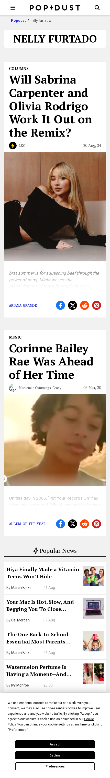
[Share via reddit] (84, 305)
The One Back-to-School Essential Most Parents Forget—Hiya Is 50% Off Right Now (43, 638)
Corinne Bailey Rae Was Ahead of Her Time (51, 361)
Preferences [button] (17, 730)
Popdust (18, 20)
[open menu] (12, 7)
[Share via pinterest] (96, 305)
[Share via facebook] (60, 305)
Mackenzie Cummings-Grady (40, 387)
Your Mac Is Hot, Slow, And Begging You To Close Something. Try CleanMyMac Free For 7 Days (43, 606)
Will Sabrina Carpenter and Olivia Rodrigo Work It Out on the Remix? (50, 105)
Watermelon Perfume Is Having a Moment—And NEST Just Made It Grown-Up (42, 671)
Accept (55, 744)
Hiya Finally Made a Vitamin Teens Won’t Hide (42, 573)
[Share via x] (72, 305)
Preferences (55, 766)
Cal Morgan (20, 620)
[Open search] (97, 7)
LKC (22, 145)
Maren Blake (21, 588)
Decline (55, 755)
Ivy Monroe (20, 685)
